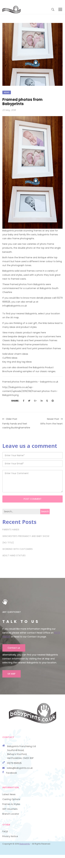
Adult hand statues (14, 555)
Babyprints (24, 843)
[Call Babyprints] (4, 768)
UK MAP (11, 673)
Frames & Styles (11, 804)
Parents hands (10, 529)
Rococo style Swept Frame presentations (25, 344)
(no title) (8, 542)
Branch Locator (10, 813)
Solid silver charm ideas (15, 353)
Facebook (11, 772)
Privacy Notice (10, 836)
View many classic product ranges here (24, 332)
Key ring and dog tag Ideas (17, 361)
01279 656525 (14, 763)
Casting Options (11, 799)
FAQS (5, 831)
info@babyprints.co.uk (14, 305)
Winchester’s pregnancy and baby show (25, 536)
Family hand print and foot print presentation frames (31, 348)
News (6, 92)
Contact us (14, 647)
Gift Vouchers (10, 809)
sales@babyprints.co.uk (20, 768)
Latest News (8, 794)
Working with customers (17, 549)
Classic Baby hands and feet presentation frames (29, 340)
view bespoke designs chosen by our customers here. (31, 336)
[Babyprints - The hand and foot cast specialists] (11, 9)
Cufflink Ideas (9, 357)
